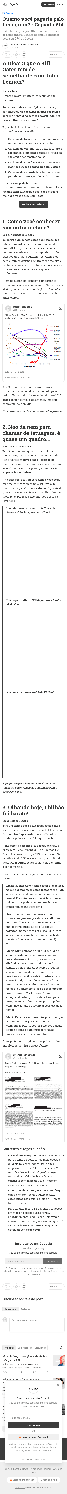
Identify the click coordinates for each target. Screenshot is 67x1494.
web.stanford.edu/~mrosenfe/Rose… (25, 318)
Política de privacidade (41, 1450)
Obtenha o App (49, 1479)
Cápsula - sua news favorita (24, 44)
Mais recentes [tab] (24, 1347)
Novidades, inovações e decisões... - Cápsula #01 (25, 1358)
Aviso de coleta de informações (39, 1271)
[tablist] (16, 1309)
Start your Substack (23, 1479)
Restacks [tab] (25, 1309)
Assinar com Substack (35, 1437)
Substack (20, 1487)
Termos (47, 1468)
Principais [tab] (9, 1347)
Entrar (60, 4)
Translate (9, 13)
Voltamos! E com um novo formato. (21, 1364)
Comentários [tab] (10, 1309)
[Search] (61, 1348)
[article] (33, 1364)
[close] (57, 1384)
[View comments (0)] (16, 54)
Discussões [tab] (40, 1347)
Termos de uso (51, 1268)
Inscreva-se (48, 4)
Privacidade (36, 1468)
